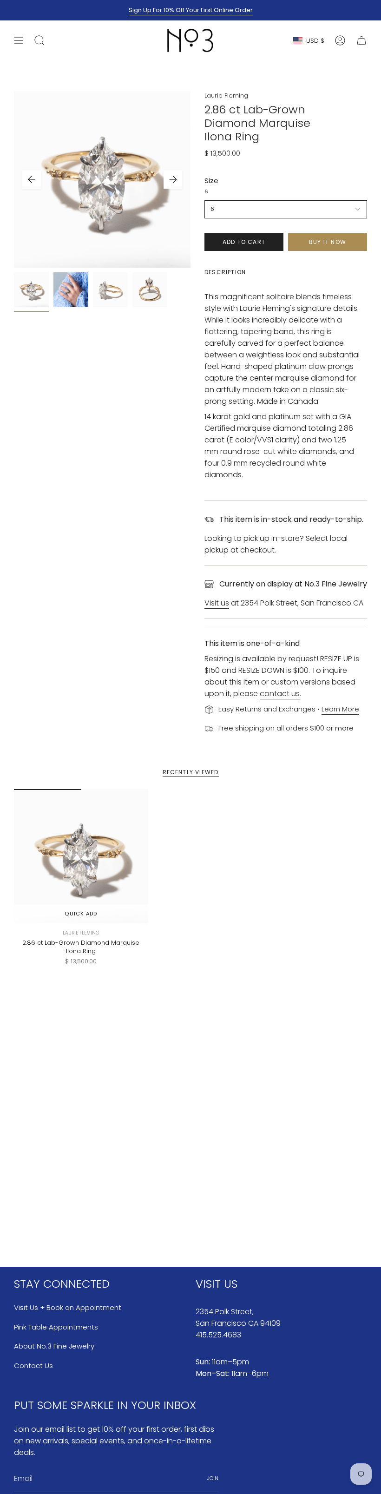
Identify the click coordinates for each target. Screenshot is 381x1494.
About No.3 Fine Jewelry (54, 1346)
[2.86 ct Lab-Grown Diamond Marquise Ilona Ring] (81, 856)
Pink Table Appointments (56, 1327)
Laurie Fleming (226, 95)
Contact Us (33, 1365)
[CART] (361, 40)
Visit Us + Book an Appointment (67, 1307)
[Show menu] (18, 40)
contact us (280, 693)
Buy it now (327, 242)
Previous (31, 179)
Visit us (216, 603)
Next (173, 179)
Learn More (340, 709)
